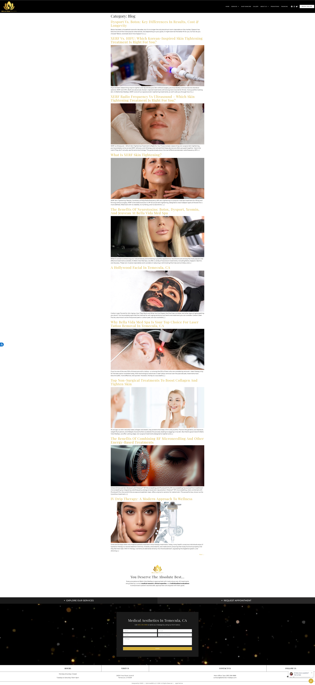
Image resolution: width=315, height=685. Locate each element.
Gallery (255, 6)
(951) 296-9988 (143, 625)
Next (201, 554)
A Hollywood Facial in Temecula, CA (140, 267)
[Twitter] (296, 6)
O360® (141, 683)
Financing (284, 6)
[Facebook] (292, 6)
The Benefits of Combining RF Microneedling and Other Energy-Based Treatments (157, 440)
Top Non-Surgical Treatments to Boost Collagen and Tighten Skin (154, 382)
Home (227, 6)
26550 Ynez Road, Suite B (125, 675)
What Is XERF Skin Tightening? (136, 154)
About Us (263, 6)
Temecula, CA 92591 (125, 677)
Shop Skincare (246, 6)
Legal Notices (179, 683)
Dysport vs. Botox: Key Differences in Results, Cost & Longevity (155, 23)
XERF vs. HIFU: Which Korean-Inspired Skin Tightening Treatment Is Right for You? (157, 40)
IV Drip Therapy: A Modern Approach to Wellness (151, 499)
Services (234, 6)
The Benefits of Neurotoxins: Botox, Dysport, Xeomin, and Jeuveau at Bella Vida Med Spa (155, 211)
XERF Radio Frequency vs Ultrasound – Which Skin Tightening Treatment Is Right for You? (153, 98)
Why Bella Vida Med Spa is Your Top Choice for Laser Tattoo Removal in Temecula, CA (155, 324)
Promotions (275, 6)
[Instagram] (294, 6)
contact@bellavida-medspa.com (225, 677)
